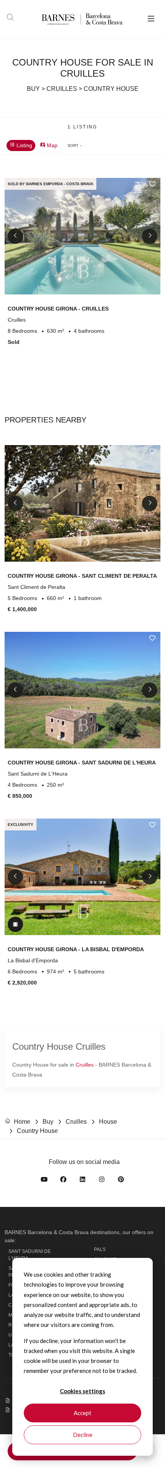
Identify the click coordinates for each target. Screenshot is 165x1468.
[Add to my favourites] (152, 184)
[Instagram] (102, 1181)
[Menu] (151, 19)
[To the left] (15, 236)
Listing (23, 145)
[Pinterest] (121, 1181)
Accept (82, 1412)
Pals (100, 1249)
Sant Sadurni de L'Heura (29, 1255)
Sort (73, 145)
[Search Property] (10, 18)
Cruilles (85, 1065)
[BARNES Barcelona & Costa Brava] (70, 19)
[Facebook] (63, 1181)
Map (51, 145)
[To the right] (149, 236)
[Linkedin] (82, 1181)
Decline (82, 1434)
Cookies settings (82, 1390)
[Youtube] (44, 1181)
